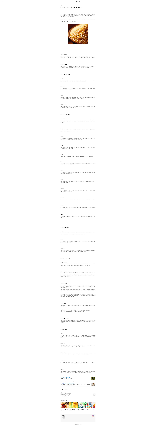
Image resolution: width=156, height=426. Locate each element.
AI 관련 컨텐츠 (63, 416)
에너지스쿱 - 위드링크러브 (65, 377)
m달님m (78, 1)
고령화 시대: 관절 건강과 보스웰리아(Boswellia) (65, 394)
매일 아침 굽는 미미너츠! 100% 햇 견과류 (67, 383)
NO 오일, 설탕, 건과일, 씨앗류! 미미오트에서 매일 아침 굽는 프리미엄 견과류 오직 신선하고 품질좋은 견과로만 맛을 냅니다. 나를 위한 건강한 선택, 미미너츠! (75, 385)
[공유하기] (63, 389)
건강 (61, 392)
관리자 (80, 424)
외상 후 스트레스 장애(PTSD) (63, 396)
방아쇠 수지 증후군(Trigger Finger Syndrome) (65, 393)
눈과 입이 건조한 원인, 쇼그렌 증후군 (64, 395)
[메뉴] (2, 1)
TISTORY (78, 424)
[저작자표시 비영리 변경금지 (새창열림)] (70, 389)
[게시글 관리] (64, 389)
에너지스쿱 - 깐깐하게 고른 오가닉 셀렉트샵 (67, 378)
